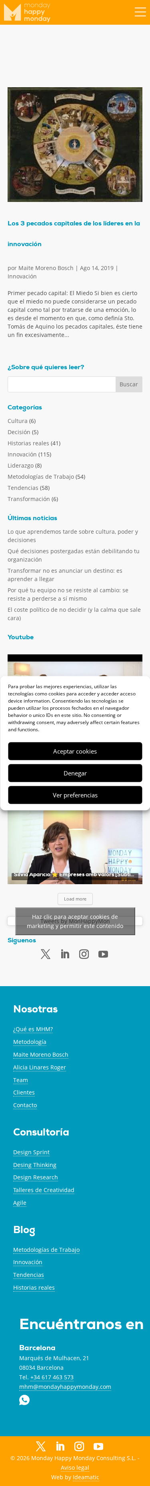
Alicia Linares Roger (39, 1067)
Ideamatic (86, 1477)
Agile (19, 1202)
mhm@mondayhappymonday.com (65, 1386)
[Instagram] (79, 1447)
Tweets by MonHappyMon (75, 921)
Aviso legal (75, 1467)
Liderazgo (21, 465)
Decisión (19, 432)
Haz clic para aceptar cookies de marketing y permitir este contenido (75, 921)
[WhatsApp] (117, 1446)
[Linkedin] (65, 954)
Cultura (18, 421)
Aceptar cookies (75, 751)
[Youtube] (103, 954)
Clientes (24, 1092)
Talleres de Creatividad (43, 1190)
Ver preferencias (75, 795)
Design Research (35, 1177)
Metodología (29, 1041)
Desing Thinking (34, 1165)
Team (20, 1080)
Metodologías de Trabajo (41, 476)
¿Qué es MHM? (33, 1029)
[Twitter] (45, 954)
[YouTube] (98, 1447)
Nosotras (35, 1010)
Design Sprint (31, 1152)
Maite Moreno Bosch (46, 268)
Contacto (25, 1105)
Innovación (22, 276)
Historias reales (28, 443)
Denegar (75, 773)
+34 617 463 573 (52, 1377)
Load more (75, 899)
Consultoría (41, 1133)
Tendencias (23, 487)
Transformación (29, 499)
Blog (24, 1231)
